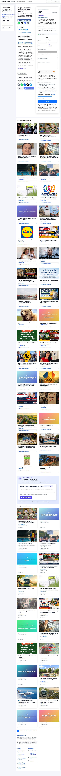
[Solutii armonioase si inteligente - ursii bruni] (27, 318)
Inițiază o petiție (56, 1)
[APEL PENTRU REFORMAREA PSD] (27, 401)
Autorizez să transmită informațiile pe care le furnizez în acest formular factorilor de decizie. (48, 90)
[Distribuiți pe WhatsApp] (19, 23)
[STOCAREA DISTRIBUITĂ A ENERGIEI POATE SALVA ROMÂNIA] (49, 298)
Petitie (21, 27)
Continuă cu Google (44, 34)
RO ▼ (13, 1)
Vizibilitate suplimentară (25, 32)
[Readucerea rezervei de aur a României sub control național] (49, 381)
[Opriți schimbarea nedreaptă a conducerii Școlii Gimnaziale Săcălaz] (49, 360)
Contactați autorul (22, 73)
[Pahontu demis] (49, 256)
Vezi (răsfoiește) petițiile (21, 1)
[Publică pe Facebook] (24, 84)
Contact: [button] (29, 1)
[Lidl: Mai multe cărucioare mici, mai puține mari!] (27, 236)
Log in (49, 1)
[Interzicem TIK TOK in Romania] (49, 422)
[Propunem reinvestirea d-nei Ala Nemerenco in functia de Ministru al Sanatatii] (49, 236)
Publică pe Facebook (25, 20)
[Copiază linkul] (28, 23)
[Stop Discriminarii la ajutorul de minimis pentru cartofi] (49, 464)
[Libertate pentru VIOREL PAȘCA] (27, 132)
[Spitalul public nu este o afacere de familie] (49, 277)
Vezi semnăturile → (41, 15)
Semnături (23, 29)
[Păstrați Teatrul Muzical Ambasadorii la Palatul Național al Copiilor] (49, 339)
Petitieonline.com (5, 1)
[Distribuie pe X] (22, 23)
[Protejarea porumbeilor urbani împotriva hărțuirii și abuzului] (27, 215)
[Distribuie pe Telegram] (30, 84)
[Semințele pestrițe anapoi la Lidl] (27, 463)
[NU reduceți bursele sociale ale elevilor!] (49, 442)
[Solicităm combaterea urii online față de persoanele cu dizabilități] (27, 153)
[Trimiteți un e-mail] (25, 23)
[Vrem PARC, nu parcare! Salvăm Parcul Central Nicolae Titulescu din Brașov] (27, 381)
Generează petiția (27, 497)
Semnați (47, 101)
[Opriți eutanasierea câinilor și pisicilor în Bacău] (27, 339)
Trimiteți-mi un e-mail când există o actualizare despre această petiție (47, 85)
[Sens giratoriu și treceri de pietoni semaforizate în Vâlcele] (49, 173)
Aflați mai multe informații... (10, 14)
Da (39, 98)
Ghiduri (19, 748)
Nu (43, 98)
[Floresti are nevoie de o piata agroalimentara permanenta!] (27, 298)
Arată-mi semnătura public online (45, 82)
